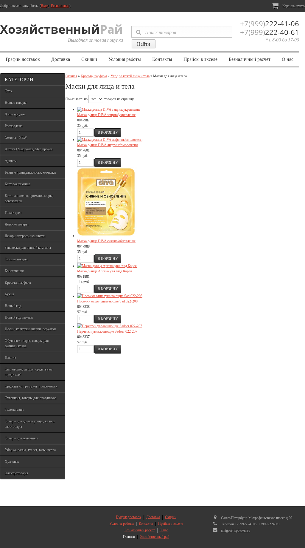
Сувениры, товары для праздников (31, 398)
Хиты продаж (15, 114)
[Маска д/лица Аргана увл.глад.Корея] (107, 266)
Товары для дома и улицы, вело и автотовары (30, 424)
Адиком (11, 161)
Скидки (89, 59)
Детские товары (16, 224)
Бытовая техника (17, 184)
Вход (45, 6)
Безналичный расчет (249, 59)
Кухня (9, 294)
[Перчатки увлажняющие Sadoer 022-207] (109, 326)
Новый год (13, 306)
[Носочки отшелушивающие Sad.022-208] (109, 296)
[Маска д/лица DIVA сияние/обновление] (107, 236)
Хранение (12, 461)
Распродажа (13, 126)
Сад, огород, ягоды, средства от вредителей (28, 372)
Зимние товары (16, 259)
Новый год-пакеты (19, 317)
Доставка (60, 59)
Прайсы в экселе (200, 59)
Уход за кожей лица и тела (130, 76)
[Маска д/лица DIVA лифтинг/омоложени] (109, 140)
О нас (287, 59)
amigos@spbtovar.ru (235, 530)
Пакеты (10, 358)
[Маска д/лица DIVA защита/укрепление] (108, 109)
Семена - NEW (16, 137)
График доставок (23, 59)
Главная (71, 76)
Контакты (162, 59)
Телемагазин (14, 409)
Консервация (14, 271)
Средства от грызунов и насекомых (31, 386)
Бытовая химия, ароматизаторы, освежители (29, 198)
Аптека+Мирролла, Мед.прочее (28, 149)
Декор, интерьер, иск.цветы (25, 236)
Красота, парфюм (18, 282)
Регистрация (60, 6)
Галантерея (13, 213)
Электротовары (16, 473)
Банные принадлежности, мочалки (30, 172)
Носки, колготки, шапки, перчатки (30, 329)
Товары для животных (21, 438)
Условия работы (124, 59)
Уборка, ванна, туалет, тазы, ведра (30, 450)
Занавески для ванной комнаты (28, 248)
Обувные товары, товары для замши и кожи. (27, 343)
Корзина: (293, 6)
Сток (8, 91)
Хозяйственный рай (154, 537)
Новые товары (16, 103)
